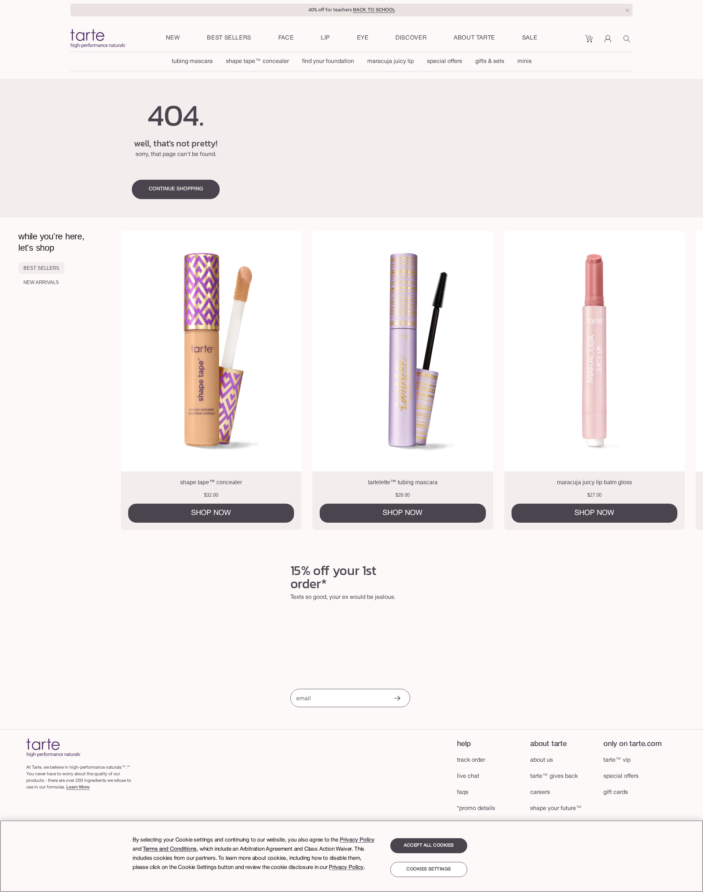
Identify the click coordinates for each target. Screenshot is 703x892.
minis (524, 61)
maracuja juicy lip (390, 61)
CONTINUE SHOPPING (176, 189)
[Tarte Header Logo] (98, 39)
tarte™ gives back (554, 776)
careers (540, 792)
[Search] (628, 41)
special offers (444, 61)
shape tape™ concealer (257, 61)
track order (471, 760)
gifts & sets (489, 61)
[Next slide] (665, 380)
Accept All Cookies (429, 845)
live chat (468, 776)
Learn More (78, 787)
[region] (351, 856)
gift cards (615, 792)
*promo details (476, 808)
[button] (286, 38)
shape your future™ (556, 808)
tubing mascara (192, 61)
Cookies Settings (428, 869)
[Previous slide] (159, 380)
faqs (462, 792)
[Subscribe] (397, 699)
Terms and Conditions (170, 849)
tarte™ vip (617, 760)
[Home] (53, 747)
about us (541, 760)
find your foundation (328, 61)
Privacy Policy (357, 840)
